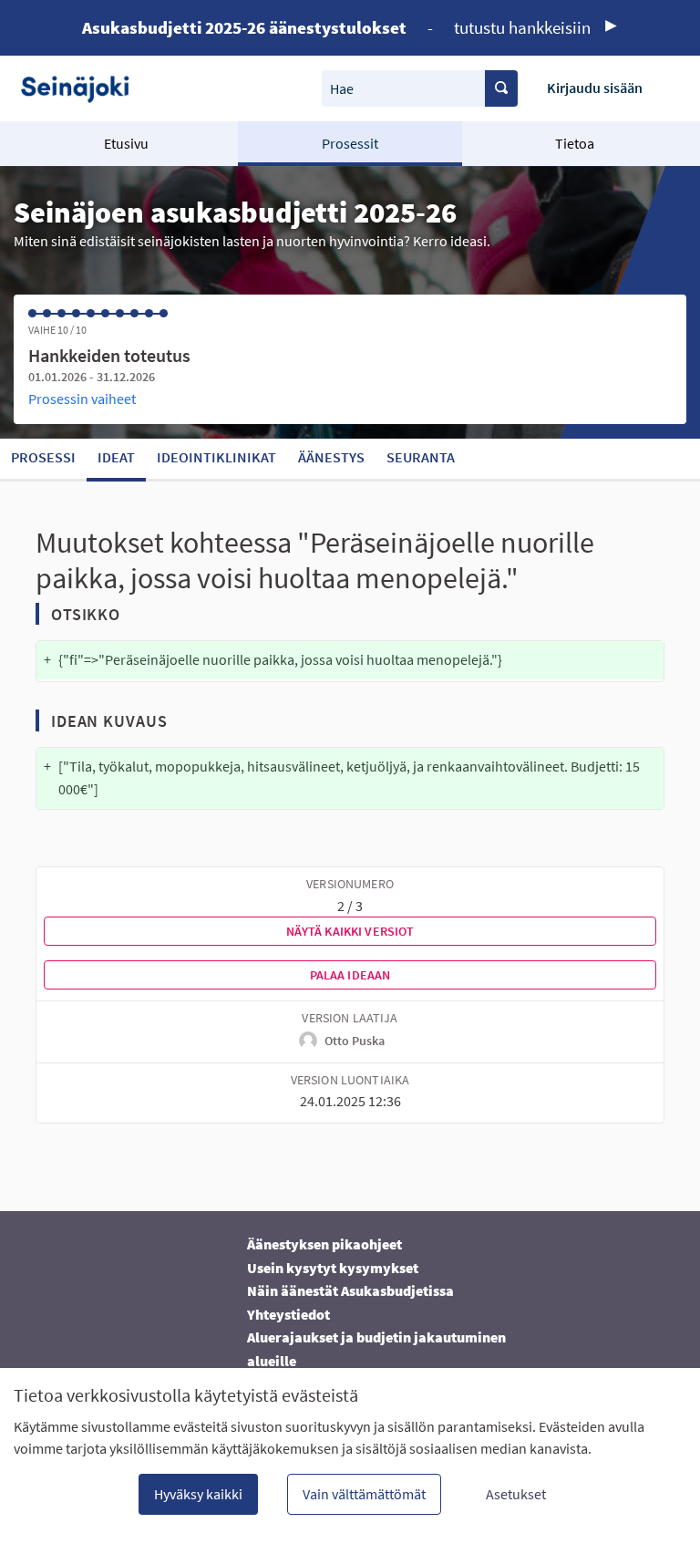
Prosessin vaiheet (82, 398)
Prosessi (43, 457)
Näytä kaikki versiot (350, 931)
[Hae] (501, 88)
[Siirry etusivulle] (81, 88)
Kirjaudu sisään (595, 87)
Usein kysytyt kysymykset (332, 1268)
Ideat (116, 457)
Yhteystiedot (288, 1314)
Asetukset (516, 1494)
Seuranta (420, 457)
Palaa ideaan (350, 975)
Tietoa (574, 143)
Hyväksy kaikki (198, 1494)
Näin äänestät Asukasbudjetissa (350, 1290)
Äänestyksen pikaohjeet (324, 1244)
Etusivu (126, 143)
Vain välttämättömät (364, 1494)
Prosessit (350, 143)
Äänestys (331, 457)
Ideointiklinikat (216, 457)
